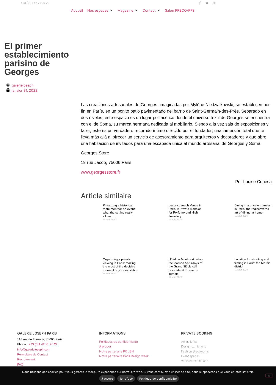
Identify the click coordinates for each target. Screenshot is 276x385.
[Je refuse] (269, 375)
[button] (100, 10)
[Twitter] (207, 3)
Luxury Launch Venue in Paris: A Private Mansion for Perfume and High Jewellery (185, 211)
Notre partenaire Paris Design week (124, 356)
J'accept (107, 378)
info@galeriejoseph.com (33, 349)
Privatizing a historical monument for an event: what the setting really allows (119, 211)
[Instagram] (214, 3)
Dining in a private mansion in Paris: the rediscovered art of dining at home (252, 209)
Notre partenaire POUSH (116, 351)
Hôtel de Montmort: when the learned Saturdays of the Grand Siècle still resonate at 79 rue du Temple (186, 266)
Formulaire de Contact (32, 354)
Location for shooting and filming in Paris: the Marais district (252, 263)
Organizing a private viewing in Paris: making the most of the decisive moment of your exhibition (120, 265)
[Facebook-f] (200, 3)
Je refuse (126, 378)
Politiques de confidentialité (118, 341)
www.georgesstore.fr (100, 172)
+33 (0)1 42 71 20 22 (43, 344)
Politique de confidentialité (158, 378)
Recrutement (26, 359)
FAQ (20, 364)
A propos (105, 346)
